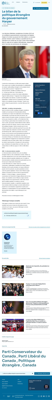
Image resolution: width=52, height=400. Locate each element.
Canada (29, 365)
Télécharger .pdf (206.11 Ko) (41, 8)
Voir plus (5, 250)
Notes (4, 284)
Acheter (33, 388)
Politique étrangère (18, 362)
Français (38, 86)
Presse (3, 379)
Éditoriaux (4, 266)
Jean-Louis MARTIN (29, 274)
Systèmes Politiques (39, 92)
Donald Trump (33, 288)
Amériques (37, 93)
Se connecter (37, 2)
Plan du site (13, 396)
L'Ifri (13, 2)
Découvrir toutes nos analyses (44, 258)
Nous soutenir (44, 2)
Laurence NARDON (29, 311)
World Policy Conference (29, 395)
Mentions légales (8, 396)
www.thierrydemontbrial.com (19, 395)
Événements (24, 2)
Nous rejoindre (5, 381)
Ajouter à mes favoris (12, 24)
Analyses (18, 2)
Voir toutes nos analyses (9, 7)
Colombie (27, 271)
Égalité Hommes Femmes (7, 385)
